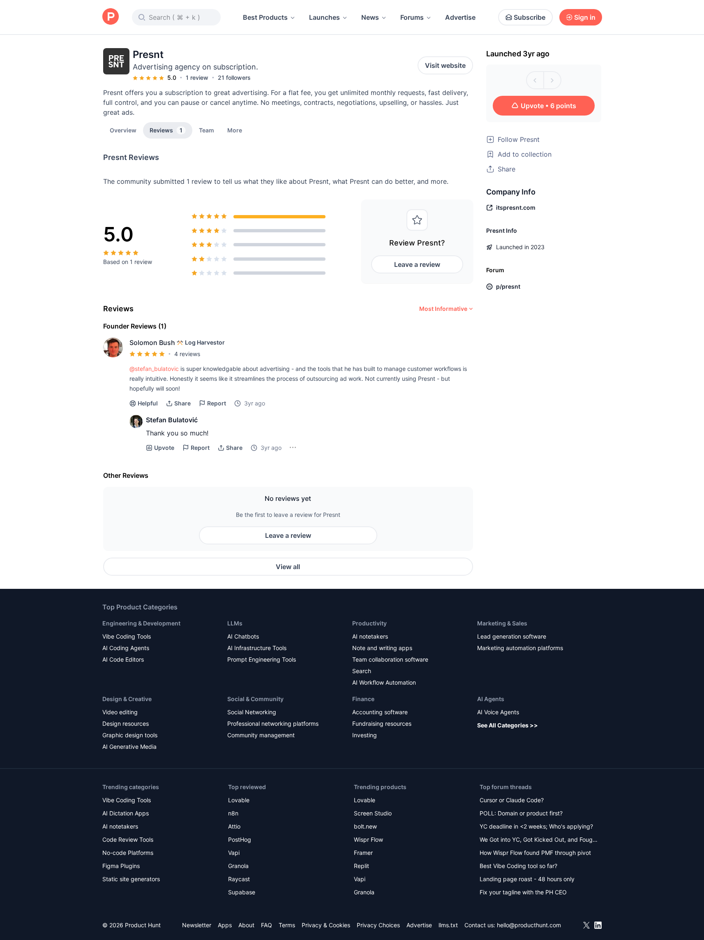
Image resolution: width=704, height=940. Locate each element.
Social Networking (251, 711)
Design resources (125, 723)
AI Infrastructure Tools (256, 647)
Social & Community (255, 698)
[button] (235, 130)
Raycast (239, 878)
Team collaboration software (390, 659)
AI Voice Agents (498, 711)
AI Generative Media (129, 746)
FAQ (266, 924)
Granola (238, 865)
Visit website (445, 65)
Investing (364, 735)
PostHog (239, 839)
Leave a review (417, 264)
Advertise (460, 17)
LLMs (234, 623)
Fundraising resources (381, 723)
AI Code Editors (123, 659)
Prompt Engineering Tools (261, 659)
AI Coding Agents (125, 647)
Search (361, 670)
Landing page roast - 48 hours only (527, 878)
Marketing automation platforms (520, 647)
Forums (412, 17)
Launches (324, 17)
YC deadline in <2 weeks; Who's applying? (536, 826)
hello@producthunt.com (529, 924)
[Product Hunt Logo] (110, 17)
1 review (197, 77)
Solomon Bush (152, 342)
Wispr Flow (368, 839)
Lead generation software (511, 636)
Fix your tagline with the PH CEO (523, 892)
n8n (233, 813)
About (246, 924)
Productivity (369, 623)
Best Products (265, 17)
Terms (287, 924)
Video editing (120, 711)
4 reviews (187, 353)
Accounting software (380, 711)
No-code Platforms (127, 852)
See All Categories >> (507, 725)
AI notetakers (370, 636)
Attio (234, 826)
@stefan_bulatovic (154, 368)
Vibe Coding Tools (126, 636)
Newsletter (196, 924)
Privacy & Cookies (326, 924)
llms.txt (448, 924)
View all (288, 567)
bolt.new (365, 826)
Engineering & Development (141, 623)
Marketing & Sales (502, 623)
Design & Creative (127, 698)
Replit (361, 865)
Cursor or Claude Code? (512, 799)
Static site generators (131, 878)
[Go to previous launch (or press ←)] (535, 80)
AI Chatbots (243, 636)
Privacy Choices (378, 924)
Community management (261, 735)
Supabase (241, 892)
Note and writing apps (382, 647)
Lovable (238, 799)
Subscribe (529, 17)
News (370, 17)
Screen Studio (373, 813)
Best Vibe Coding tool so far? (518, 865)
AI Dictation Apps (125, 813)
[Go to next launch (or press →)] (552, 80)
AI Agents (490, 698)
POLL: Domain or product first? (521, 813)
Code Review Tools (127, 839)
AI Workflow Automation (384, 682)
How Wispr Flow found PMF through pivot (535, 852)
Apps (225, 924)
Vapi (234, 852)
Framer (363, 852)
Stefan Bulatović (172, 420)
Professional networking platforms (273, 723)
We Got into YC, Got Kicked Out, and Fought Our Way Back (539, 840)
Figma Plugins (121, 865)
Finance (363, 698)
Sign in (585, 17)
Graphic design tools (129, 735)
